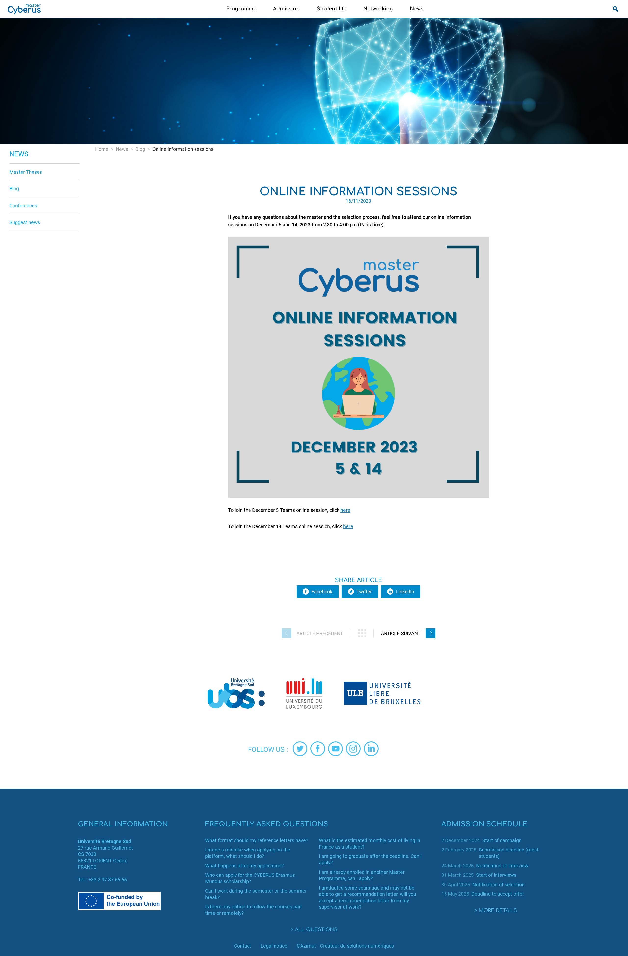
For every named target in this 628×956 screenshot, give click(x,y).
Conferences (23, 206)
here (345, 510)
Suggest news (24, 222)
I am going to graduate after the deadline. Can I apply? (370, 859)
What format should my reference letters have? (256, 840)
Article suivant (401, 633)
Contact (242, 946)
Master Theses (25, 172)
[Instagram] (353, 748)
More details (498, 910)
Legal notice (274, 946)
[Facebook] (317, 748)
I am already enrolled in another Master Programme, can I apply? (362, 875)
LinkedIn (405, 592)
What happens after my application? (244, 866)
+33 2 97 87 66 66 (107, 880)
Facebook (321, 592)
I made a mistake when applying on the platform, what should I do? (247, 853)
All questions (316, 929)
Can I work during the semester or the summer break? (256, 894)
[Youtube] (335, 748)
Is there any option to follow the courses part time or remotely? (253, 910)
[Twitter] (300, 748)
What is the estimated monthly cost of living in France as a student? (369, 843)
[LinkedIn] (371, 748)
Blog (14, 189)
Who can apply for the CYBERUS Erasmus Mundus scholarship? (250, 878)
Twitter (364, 592)
